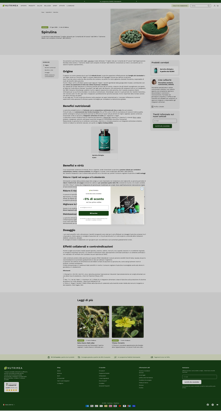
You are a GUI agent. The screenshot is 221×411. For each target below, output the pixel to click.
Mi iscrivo (93, 213)
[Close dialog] (141, 188)
